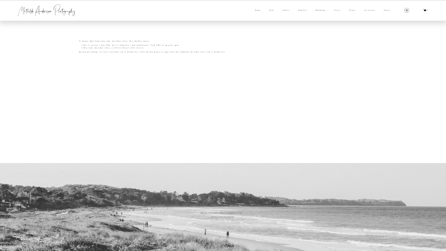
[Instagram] (406, 10)
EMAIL (204, 213)
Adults (286, 10)
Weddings (321, 10)
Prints (352, 10)
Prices (337, 10)
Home (258, 10)
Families (302, 10)
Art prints (369, 10)
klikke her (132, 52)
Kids (271, 10)
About (387, 10)
